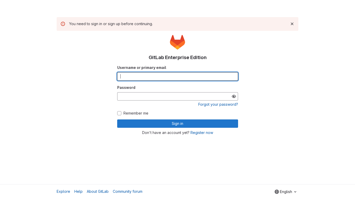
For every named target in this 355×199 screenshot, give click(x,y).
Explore (63, 191)
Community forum (127, 191)
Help (78, 191)
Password (126, 87)
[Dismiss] (292, 24)
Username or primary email (141, 67)
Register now (201, 132)
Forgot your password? (218, 104)
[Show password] (234, 96)
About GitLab (98, 191)
